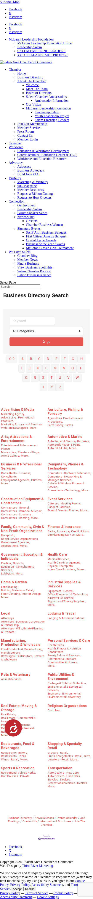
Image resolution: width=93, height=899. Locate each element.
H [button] (81, 359)
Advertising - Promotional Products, (17, 419)
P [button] (81, 368)
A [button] (22, 359)
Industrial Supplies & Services (64, 584)
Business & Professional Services (21, 466)
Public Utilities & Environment (61, 677)
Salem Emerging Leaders (52, 120)
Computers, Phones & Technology (65, 466)
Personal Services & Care (69, 640)
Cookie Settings (48, 897)
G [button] (73, 359)
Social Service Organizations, (19, 538)
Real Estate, (8, 714)
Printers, (36, 480)
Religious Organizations (67, 706)
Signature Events (28, 228)
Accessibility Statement (47, 885)
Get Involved (26, 205)
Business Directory (30, 77)
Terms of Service (36, 893)
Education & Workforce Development (43, 151)
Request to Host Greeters (34, 197)
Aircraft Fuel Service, (61, 597)
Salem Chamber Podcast (34, 271)
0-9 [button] (11, 359)
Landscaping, (9, 586)
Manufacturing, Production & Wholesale (20, 642)
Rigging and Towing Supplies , (67, 601)
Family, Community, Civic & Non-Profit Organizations (22, 529)
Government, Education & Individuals (22, 557)
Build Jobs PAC (28, 174)
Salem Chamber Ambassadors (46, 96)
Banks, (52, 531)
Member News (27, 259)
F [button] (65, 359)
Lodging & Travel (61, 613)
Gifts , (87, 756)
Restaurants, (9, 752)
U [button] (60, 378)
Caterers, (53, 503)
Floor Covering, (11, 593)
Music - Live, (9, 452)
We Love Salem (19, 252)
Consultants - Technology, (64, 490)
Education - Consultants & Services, (17, 568)
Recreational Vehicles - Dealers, (68, 783)
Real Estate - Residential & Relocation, (17, 729)
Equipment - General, (61, 591)
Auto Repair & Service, (62, 441)
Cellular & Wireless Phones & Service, (66, 485)
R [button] (35, 378)
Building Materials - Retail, (17, 590)
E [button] (56, 359)
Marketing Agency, (13, 414)
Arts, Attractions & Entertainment (16, 439)
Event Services (60, 499)
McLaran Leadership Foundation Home (44, 43)
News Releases (44, 817)
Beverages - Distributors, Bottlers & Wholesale (22, 657)
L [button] (46, 368)
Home (21, 73)
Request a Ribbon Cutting (35, 193)
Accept (17, 889)
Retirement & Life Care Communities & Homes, (62, 660)
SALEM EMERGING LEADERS (41, 51)
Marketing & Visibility (32, 182)
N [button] (64, 368)
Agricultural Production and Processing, (65, 419)
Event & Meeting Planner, (63, 510)
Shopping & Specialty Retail (65, 746)
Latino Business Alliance (34, 275)
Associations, (10, 545)
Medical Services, (59, 559)
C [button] (39, 359)
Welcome (32, 85)
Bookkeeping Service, (61, 534)
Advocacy (16, 162)
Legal (5, 613)
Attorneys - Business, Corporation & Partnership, (23, 623)
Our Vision (33, 104)
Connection (16, 201)
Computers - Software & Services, (69, 473)
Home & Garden (14, 582)
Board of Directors (38, 93)
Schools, (18, 563)
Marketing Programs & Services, (22, 424)
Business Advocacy (30, 170)
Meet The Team (37, 89)
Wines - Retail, (10, 759)
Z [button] (60, 387)
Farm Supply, (56, 425)
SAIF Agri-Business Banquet (46, 232)
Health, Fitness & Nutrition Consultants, (64, 650)
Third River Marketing (37, 866)
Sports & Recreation (17, 768)
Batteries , (83, 441)
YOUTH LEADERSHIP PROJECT (42, 55)
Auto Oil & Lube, (58, 448)
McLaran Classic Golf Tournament (50, 248)
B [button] (31, 359)
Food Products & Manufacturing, (22, 649)
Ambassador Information (52, 100)
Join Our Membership (32, 124)
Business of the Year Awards (45, 244)
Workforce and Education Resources (42, 159)
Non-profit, (8, 535)
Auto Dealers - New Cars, (63, 772)
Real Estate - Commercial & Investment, (18, 719)
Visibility (15, 178)
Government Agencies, (15, 542)
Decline (29, 889)
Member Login (27, 139)
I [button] (21, 368)
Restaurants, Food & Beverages (17, 746)
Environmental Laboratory (64, 697)
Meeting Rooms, (71, 503)
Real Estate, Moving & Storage (19, 708)
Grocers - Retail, (58, 752)
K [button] (38, 368)
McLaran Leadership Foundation (31, 39)
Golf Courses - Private (15, 776)
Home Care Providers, (62, 569)
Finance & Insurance (64, 527)
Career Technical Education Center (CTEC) (47, 155)
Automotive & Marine (65, 437)
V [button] (68, 378)
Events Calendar (67, 817)
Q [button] (26, 378)
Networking (25, 217)
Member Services (29, 128)
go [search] (48, 342)
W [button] (77, 378)
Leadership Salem (29, 47)
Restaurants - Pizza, (14, 756)
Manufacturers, (11, 652)
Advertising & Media (17, 409)
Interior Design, (31, 593)
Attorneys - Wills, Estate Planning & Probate (22, 630)
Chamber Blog (27, 256)
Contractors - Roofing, (15, 518)
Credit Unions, (80, 531)
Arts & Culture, (10, 455)
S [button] (43, 378)
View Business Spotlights (34, 267)
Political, (6, 563)
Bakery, (22, 752)
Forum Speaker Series (32, 213)
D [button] (48, 359)
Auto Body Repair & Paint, (64, 444)
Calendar (15, 143)
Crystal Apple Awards (41, 240)
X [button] (43, 387)
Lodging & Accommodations (66, 618)
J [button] (29, 368)
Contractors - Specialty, (16, 514)
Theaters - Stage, (29, 452)
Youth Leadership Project (52, 116)
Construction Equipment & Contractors (22, 501)
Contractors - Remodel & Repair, (21, 511)
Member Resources (30, 190)
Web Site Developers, (15, 427)
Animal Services (11, 679)
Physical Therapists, (60, 566)
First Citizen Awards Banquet (46, 236)
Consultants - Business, (16, 473)
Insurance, (63, 531)
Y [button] (52, 387)
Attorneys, (7, 618)
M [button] (54, 368)
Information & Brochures (55, 821)
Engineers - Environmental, (64, 693)
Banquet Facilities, (59, 507)
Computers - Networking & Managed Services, (65, 478)
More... (34, 427)
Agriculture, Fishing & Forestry (65, 411)
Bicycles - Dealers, (59, 779)
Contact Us (25, 135)
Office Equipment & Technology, (68, 594)
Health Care (57, 555)
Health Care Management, (64, 562)
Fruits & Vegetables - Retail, (65, 756)
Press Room (25, 131)
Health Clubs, (56, 645)
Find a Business (28, 263)
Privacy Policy (20, 885)
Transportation (60, 768)
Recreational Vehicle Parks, (18, 772)
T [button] (52, 378)
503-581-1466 (9, 2)
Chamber (15, 69)
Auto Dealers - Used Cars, (64, 776)
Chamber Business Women (44, 224)
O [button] (72, 368)
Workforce (16, 147)
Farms (69, 425)
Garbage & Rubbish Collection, (67, 683)
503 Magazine (27, 186)
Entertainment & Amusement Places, (19, 446)
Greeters (31, 221)
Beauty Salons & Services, (64, 655)
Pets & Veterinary (15, 675)
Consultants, (9, 476)
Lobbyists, (7, 573)
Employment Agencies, (15, 480)
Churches (54, 710)
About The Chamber (31, 81)
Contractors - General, (15, 507)
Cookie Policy (63, 893)
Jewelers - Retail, (58, 759)
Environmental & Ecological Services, (65, 688)
